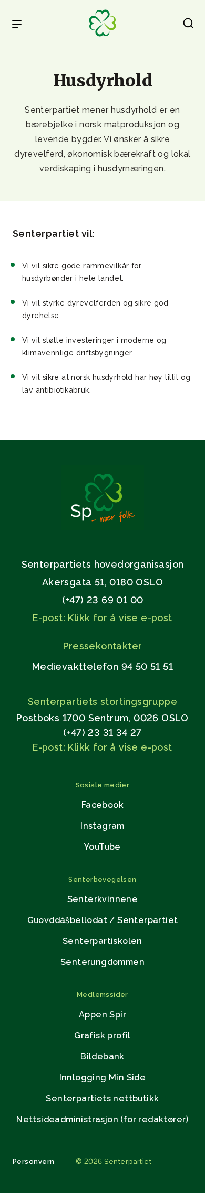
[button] (188, 25)
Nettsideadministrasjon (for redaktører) (102, 1119)
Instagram (102, 826)
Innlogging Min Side (102, 1077)
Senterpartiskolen (102, 941)
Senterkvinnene (102, 899)
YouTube (102, 847)
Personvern (34, 1161)
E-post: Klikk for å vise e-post (102, 617)
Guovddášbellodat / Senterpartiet (102, 920)
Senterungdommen (102, 962)
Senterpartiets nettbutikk (102, 1098)
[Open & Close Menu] (17, 25)
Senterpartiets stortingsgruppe (102, 701)
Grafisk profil (102, 1035)
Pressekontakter (102, 646)
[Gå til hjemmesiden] (102, 527)
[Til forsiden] (102, 36)
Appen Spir (102, 1015)
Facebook (102, 805)
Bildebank (102, 1056)
